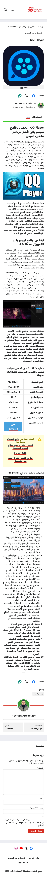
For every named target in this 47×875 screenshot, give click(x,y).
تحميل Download (13, 426)
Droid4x (9, 728)
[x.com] (26, 95)
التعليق (40, 768)
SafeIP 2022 (20, 453)
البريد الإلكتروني (37, 808)
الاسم (41, 798)
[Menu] (12, 9)
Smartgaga (36, 728)
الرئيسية (41, 27)
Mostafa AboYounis (23, 103)
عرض (28, 117)
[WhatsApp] (20, 95)
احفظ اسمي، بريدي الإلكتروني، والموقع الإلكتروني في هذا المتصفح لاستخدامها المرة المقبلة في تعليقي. (24, 822)
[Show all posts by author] (41, 105)
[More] (13, 95)
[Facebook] (33, 95)
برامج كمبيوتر (13, 439)
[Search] (5, 9)
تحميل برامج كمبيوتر (27, 27)
